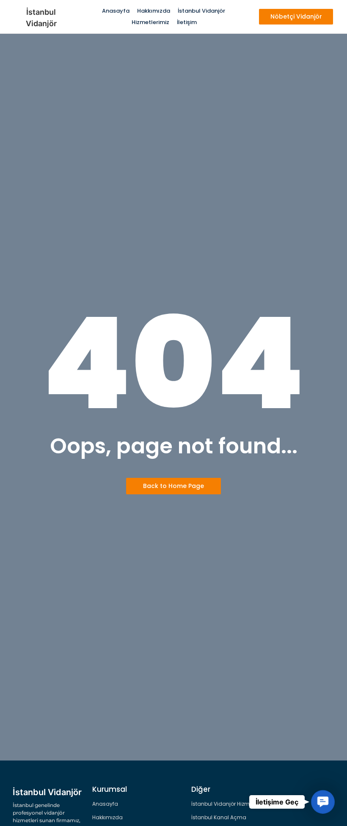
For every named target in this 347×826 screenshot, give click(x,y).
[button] (323, 802)
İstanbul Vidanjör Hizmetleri (226, 803)
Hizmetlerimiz (150, 22)
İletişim (187, 22)
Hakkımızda (153, 11)
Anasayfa (115, 11)
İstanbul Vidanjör (201, 11)
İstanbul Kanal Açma (218, 817)
